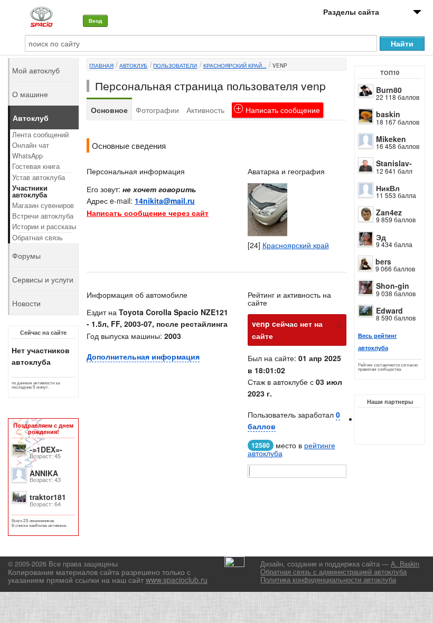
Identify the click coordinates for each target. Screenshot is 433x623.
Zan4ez (389, 212)
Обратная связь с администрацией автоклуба (333, 572)
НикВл (388, 188)
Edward (389, 310)
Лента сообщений (40, 134)
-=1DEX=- (46, 449)
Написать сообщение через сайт (148, 212)
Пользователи (175, 65)
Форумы (26, 255)
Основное (109, 110)
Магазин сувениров (43, 205)
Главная (101, 65)
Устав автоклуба (38, 177)
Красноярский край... (235, 65)
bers (383, 261)
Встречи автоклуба (42, 216)
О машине (30, 94)
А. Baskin (405, 564)
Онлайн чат (30, 145)
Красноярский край (295, 245)
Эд (381, 237)
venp (279, 65)
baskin (388, 114)
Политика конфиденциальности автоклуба (328, 579)
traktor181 (48, 497)
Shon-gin (392, 285)
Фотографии (157, 110)
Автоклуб (133, 65)
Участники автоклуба (30, 191)
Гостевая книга (36, 166)
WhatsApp (27, 156)
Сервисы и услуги (42, 279)
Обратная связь (37, 237)
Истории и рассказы (44, 226)
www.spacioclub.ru (177, 579)
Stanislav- (394, 163)
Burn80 (389, 89)
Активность (205, 110)
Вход (95, 20)
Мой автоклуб (36, 70)
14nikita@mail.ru (165, 200)
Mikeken (391, 139)
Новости (26, 303)
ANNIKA (44, 473)
